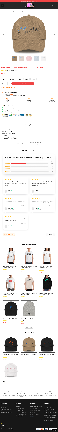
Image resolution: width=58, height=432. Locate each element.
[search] (53, 5)
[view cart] (55, 5)
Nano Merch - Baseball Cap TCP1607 (29, 354)
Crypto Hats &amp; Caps (35, 142)
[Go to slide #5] (43, 58)
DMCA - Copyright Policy (21, 412)
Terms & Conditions (20, 408)
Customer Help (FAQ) (35, 414)
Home (2, 11)
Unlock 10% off (3, 425)
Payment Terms (33, 408)
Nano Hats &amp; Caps (20, 11)
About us (18, 406)
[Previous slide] (3, 33)
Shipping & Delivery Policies (36, 406)
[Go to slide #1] (14, 58)
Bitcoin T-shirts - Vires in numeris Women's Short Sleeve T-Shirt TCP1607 (46, 268)
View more (29, 327)
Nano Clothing (9, 11)
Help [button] (55, 430)
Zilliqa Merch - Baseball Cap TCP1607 (11, 318)
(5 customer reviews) (12, 70)
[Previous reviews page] (47, 234)
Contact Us (32, 412)
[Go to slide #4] (36, 58)
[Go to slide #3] (29, 58)
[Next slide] (54, 33)
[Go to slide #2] (21, 58)
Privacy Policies (19, 410)
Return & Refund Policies (35, 410)
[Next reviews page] (54, 234)
